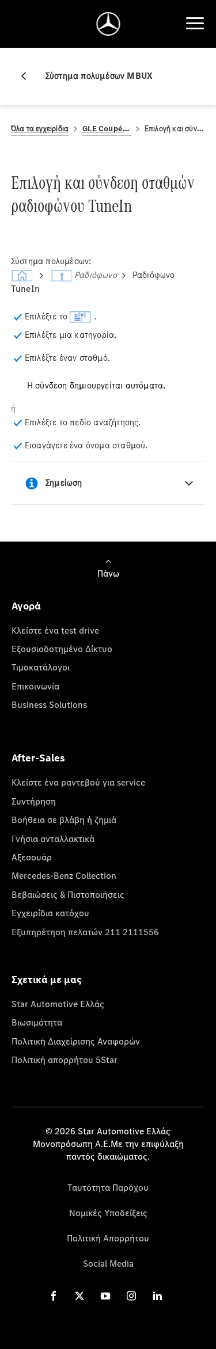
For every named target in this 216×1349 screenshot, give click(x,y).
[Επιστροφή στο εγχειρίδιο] (28, 76)
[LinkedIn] (157, 1296)
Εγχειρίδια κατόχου (50, 913)
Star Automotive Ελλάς (58, 1003)
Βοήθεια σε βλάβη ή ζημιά (64, 819)
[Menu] (194, 23)
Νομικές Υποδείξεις (108, 1212)
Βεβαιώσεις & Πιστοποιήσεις (68, 894)
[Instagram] (131, 1296)
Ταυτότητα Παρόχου (108, 1187)
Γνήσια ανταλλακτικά (53, 838)
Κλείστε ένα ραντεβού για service (78, 782)
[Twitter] (79, 1296)
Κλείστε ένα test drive (55, 630)
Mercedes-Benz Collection (64, 875)
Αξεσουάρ (32, 857)
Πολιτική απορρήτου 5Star (65, 1059)
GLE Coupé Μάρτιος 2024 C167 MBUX (106, 128)
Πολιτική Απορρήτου (108, 1238)
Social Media (108, 1263)
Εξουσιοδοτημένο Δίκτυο (62, 648)
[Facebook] (53, 1296)
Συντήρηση (34, 801)
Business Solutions (49, 704)
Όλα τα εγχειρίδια (40, 128)
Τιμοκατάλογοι (41, 667)
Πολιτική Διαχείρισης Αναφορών (76, 1041)
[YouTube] (105, 1296)
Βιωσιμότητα (37, 1022)
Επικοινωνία (35, 686)
